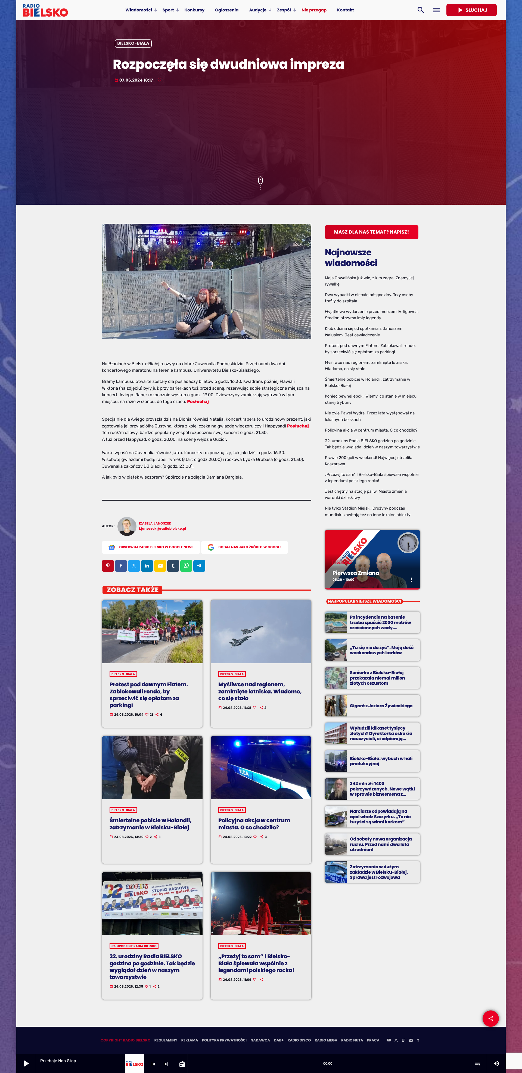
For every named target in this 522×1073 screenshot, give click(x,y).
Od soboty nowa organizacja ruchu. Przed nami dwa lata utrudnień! (381, 844)
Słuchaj (471, 10)
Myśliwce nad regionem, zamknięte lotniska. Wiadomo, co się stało (260, 691)
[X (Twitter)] (396, 1041)
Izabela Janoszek (155, 523)
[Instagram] (411, 1041)
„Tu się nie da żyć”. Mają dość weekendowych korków (382, 650)
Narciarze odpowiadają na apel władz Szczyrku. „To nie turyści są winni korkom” (380, 816)
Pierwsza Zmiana (356, 573)
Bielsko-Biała (133, 43)
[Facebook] (418, 1041)
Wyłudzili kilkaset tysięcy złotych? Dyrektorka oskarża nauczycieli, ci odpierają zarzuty (381, 736)
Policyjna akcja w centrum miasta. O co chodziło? (254, 824)
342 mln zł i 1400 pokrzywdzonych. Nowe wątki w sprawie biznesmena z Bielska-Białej (382, 791)
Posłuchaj (198, 401)
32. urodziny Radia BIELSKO (134, 946)
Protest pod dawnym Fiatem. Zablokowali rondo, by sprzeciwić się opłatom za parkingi (149, 695)
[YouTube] (389, 1041)
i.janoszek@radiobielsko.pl (162, 528)
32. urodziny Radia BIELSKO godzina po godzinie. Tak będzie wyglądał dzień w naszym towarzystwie (152, 967)
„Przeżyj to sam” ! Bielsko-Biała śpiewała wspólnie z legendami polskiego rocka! (256, 963)
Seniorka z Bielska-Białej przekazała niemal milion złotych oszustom (377, 677)
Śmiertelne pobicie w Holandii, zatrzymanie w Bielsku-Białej (150, 824)
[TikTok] (403, 1041)
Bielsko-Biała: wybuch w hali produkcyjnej (381, 761)
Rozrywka (343, 562)
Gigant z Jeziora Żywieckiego (381, 706)
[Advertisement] (261, 130)
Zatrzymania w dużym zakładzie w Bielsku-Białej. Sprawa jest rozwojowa (379, 872)
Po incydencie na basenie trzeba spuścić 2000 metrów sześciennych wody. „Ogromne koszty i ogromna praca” (380, 627)
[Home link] (45, 10)
